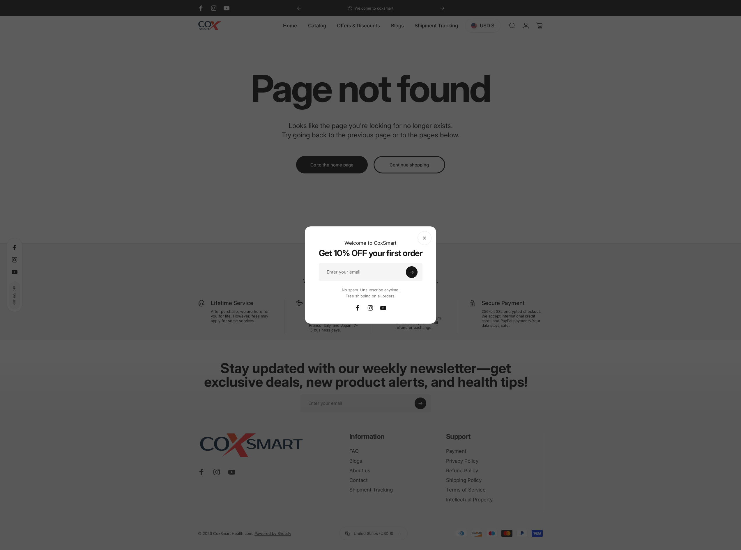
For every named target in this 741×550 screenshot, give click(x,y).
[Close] (424, 238)
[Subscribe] (412, 272)
